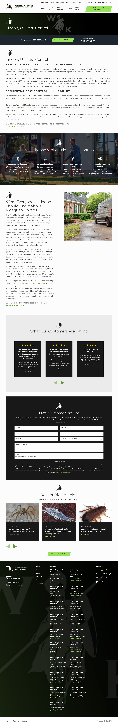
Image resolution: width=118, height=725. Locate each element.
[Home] (19, 6)
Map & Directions (55, 582)
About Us (39, 573)
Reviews (81, 2)
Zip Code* (18, 438)
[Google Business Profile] (102, 570)
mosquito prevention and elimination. (31, 283)
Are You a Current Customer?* (68, 438)
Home (38, 570)
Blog (74, 2)
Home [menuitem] (43, 8)
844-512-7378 (105, 2)
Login (68, 2)
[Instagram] (106, 570)
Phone (17, 433)
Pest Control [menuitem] (60, 8)
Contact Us (40, 583)
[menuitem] (8, 722)
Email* (62, 433)
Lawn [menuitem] (70, 8)
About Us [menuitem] (51, 8)
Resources (60, 2)
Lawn (38, 580)
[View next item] (62, 383)
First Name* (18, 427)
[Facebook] (97, 570)
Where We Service (47, 2)
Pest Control (40, 576)
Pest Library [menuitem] (77, 8)
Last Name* (63, 427)
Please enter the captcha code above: (25, 456)
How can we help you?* (22, 444)
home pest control (28, 108)
